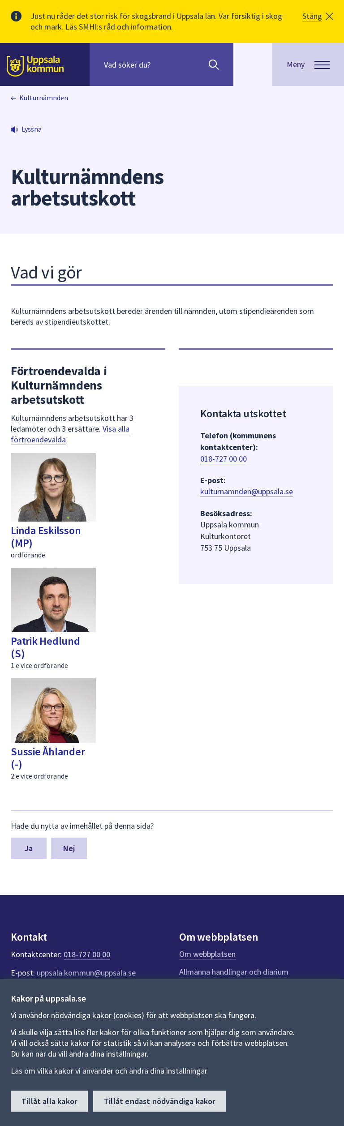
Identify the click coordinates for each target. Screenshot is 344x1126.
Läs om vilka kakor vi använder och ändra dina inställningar (109, 1071)
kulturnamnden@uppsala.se (246, 491)
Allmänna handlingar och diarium (233, 972)
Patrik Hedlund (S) (45, 647)
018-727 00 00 (223, 459)
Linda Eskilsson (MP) (46, 536)
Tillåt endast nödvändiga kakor (159, 1101)
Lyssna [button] (32, 128)
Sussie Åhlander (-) (48, 758)
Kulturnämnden (43, 97)
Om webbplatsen (207, 954)
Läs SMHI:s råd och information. (119, 26)
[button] (317, 16)
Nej (69, 848)
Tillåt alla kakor (49, 1101)
